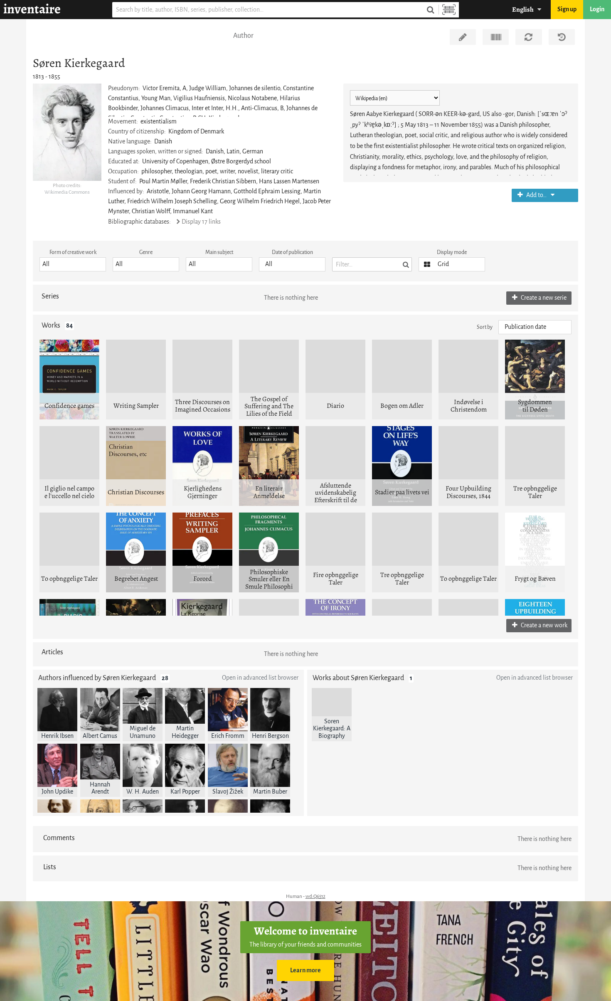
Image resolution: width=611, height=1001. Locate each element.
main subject (219, 252)
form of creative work (72, 252)
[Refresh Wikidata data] (528, 37)
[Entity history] (562, 37)
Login (597, 9)
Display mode (452, 252)
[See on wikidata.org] (496, 37)
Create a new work (543, 625)
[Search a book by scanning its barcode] (449, 9)
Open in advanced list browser (260, 678)
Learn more (305, 970)
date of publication (292, 252)
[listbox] (72, 264)
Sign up (567, 9)
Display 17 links (201, 222)
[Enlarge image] (67, 132)
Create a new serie (543, 298)
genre (146, 252)
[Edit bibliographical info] (463, 37)
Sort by (485, 326)
